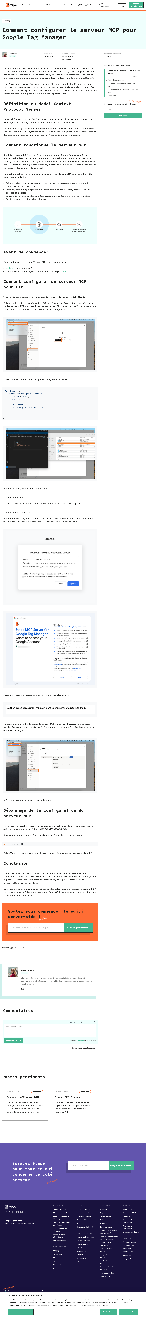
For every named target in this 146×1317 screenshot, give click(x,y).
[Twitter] (9, 1212)
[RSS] (25, 1212)
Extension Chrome (84, 1216)
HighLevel (57, 1265)
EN (105, 56)
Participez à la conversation (67, 57)
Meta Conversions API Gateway (61, 1217)
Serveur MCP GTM (83, 1240)
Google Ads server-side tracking (109, 1256)
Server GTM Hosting (61, 1209)
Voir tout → (58, 1269)
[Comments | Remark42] (50, 1038)
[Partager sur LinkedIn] (19, 948)
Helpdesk (126, 1216)
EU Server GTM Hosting (62, 1213)
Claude (64, 271)
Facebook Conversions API (108, 1262)
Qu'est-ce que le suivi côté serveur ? (108, 1231)
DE (108, 56)
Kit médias (127, 1255)
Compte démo (128, 1259)
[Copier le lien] (23, 948)
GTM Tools (81, 1223)
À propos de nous (130, 1242)
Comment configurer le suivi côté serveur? (109, 1237)
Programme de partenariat (128, 1246)
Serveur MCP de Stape (85, 1237)
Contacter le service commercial (131, 1221)
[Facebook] (6, 1212)
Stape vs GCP (105, 1276)
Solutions (37, 5)
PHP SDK (80, 1255)
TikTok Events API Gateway (60, 1229)
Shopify (56, 1251)
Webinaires (104, 1220)
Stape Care (127, 1209)
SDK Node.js (81, 1258)
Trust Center (128, 1252)
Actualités (103, 1223)
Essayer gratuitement (136, 4)
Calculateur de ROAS (85, 1227)
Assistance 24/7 (129, 1213)
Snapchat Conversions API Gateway (61, 1223)
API (78, 1262)
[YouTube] (13, 1212)
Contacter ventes (121, 4)
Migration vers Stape (131, 1232)
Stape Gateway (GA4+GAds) (59, 1235)
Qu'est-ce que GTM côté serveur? (107, 1244)
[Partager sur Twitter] (15, 948)
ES (111, 56)
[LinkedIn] (21, 1212)
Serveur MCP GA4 (83, 1244)
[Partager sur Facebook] (11, 948)
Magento (56, 1258)
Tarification (72, 5)
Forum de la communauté (128, 1227)
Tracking (7, 20)
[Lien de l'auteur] (22, 989)
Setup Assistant (83, 1213)
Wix (54, 1261)
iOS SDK (80, 1248)
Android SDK (81, 1251)
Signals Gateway (59, 1240)
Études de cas (105, 1216)
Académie (103, 1209)
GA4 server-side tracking (106, 1250)
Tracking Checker (83, 1209)
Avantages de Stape (108, 1273)
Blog (101, 1213)
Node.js (9, 268)
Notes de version (106, 1227)
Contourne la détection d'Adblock (109, 1268)
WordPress (57, 1254)
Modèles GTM (82, 1220)
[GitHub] (17, 1212)
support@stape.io (13, 1220)
